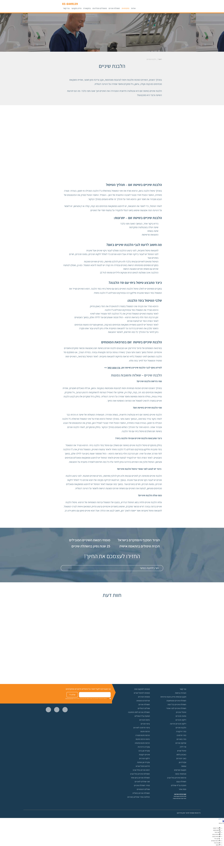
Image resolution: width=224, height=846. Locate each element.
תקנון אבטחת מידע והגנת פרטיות (173, 696)
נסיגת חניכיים (181, 716)
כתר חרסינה (181, 735)
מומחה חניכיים (144, 696)
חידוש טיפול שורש (143, 766)
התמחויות (125, 8)
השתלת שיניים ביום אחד (140, 777)
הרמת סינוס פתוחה (142, 743)
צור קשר (66, 8)
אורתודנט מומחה (143, 700)
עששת (183, 766)
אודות (133, 8)
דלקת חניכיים (144, 758)
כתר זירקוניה (181, 731)
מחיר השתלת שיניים (142, 785)
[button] (223, 821)
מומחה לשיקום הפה (142, 689)
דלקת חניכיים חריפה (178, 723)
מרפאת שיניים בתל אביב (176, 777)
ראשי (160, 59)
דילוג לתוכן (221, 819)
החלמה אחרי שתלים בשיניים (138, 796)
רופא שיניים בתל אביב (141, 769)
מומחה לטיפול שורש (142, 692)
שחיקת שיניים (180, 743)
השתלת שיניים (114, 8)
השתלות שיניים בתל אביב (140, 773)
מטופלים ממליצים (99, 8)
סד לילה (183, 746)
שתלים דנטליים (144, 708)
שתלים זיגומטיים (143, 789)
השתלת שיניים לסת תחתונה (139, 712)
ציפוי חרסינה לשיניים (141, 727)
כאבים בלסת (181, 754)
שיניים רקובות (144, 754)
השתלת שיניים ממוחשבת (176, 700)
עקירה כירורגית (144, 746)
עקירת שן (182, 762)
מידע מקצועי (76, 8)
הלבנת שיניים (181, 727)
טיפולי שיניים (181, 712)
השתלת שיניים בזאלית (141, 793)
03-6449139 (70, 4)
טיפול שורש (181, 750)
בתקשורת (87, 8)
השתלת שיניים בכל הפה (177, 704)
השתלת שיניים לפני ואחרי (176, 708)
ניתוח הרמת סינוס (143, 739)
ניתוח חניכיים (144, 719)
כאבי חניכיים (181, 758)
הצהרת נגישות (180, 692)
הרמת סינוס (145, 731)
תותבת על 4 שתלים (142, 716)
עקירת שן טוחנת (143, 762)
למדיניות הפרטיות (69, 698)
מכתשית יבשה (180, 773)
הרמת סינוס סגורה (142, 735)
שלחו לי (72, 694)
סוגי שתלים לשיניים (142, 781)
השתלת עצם (181, 781)
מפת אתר (182, 789)
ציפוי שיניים (145, 723)
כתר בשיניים (181, 739)
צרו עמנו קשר (113, 367)
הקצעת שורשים (180, 769)
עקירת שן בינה (144, 750)
